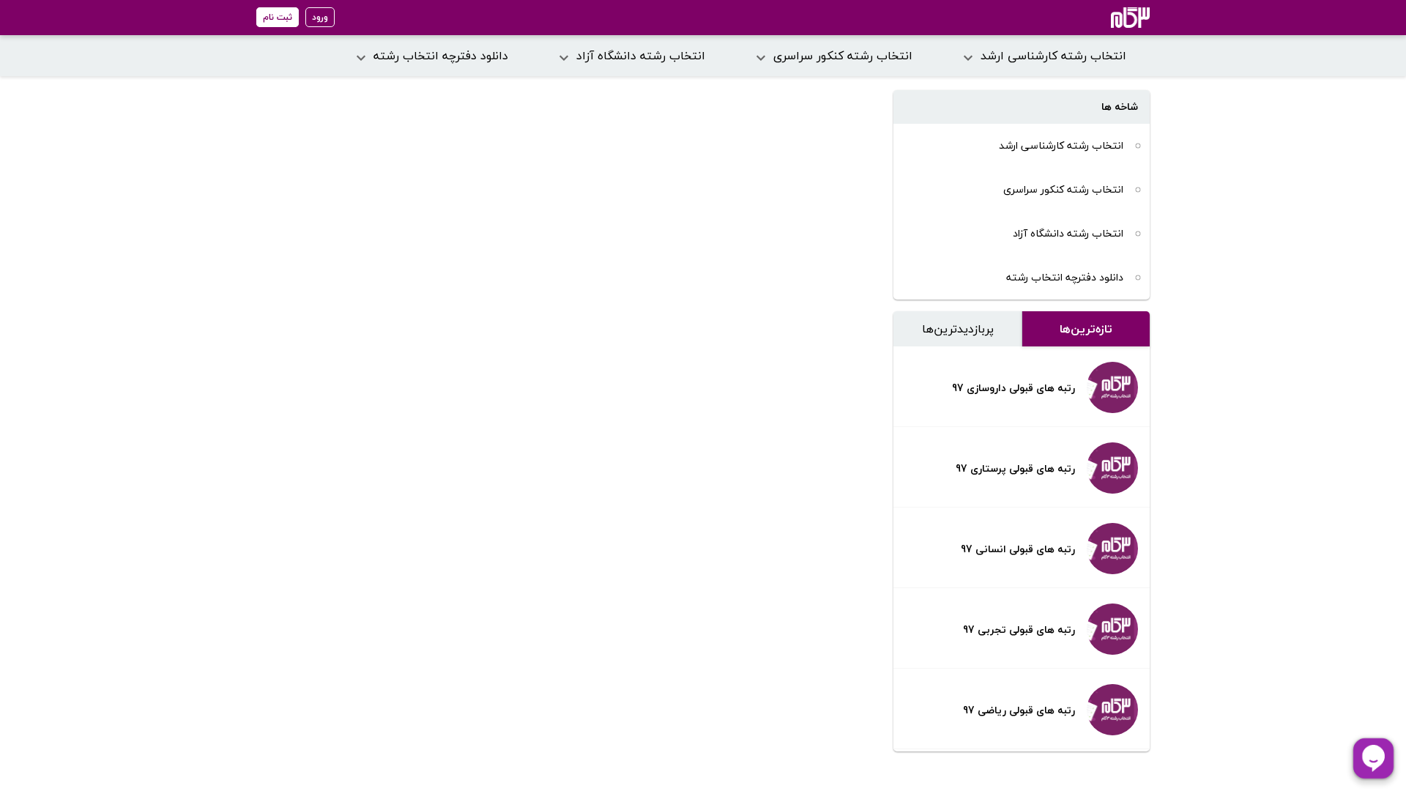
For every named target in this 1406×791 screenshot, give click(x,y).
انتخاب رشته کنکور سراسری (1063, 189)
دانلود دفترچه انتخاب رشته (1064, 277)
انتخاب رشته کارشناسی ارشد (1061, 145)
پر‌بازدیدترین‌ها (958, 329)
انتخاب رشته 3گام (1110, 17)
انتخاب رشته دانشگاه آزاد (1068, 233)
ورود (320, 17)
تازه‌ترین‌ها (1086, 329)
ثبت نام (277, 17)
